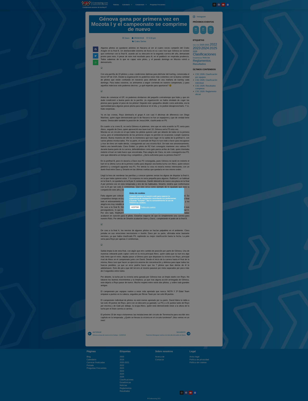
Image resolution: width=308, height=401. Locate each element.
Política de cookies (148, 207)
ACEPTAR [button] (135, 207)
